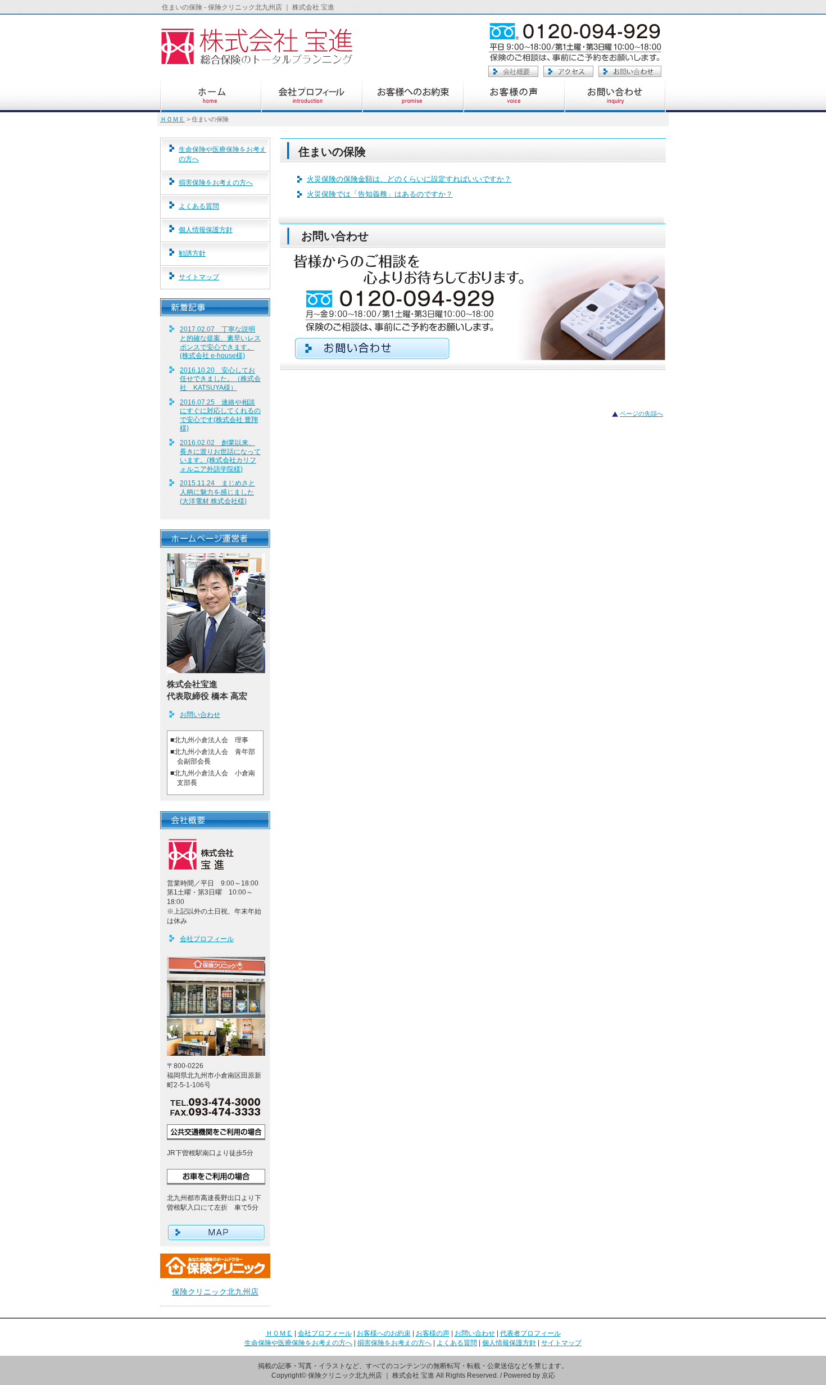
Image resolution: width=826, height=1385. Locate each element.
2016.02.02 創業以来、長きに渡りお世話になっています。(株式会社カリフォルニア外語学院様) (220, 456)
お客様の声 (433, 1333)
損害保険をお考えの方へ (216, 183)
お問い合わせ (200, 715)
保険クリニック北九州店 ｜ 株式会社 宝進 (371, 1375)
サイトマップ (199, 277)
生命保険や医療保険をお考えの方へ (222, 154)
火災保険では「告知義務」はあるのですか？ (380, 194)
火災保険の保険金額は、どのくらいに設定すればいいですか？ (409, 179)
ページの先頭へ (641, 413)
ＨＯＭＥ (172, 119)
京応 (548, 1375)
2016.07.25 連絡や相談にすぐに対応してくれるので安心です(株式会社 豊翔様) (220, 415)
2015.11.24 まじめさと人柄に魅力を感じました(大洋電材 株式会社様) (217, 492)
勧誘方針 (192, 253)
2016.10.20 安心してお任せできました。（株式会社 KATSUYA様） (220, 379)
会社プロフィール (207, 939)
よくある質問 (199, 206)
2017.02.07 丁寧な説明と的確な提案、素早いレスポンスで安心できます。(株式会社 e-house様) (220, 342)
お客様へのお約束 (384, 1333)
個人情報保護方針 (206, 230)
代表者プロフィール (530, 1333)
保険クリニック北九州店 (215, 1291)
